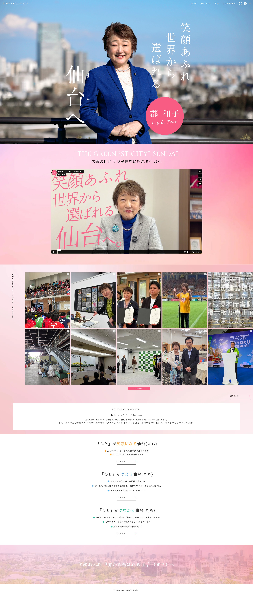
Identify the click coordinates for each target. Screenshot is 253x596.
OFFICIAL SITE (19, 3)
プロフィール (205, 3)
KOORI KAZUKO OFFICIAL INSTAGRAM (12, 298)
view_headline (250, 3)
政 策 (217, 3)
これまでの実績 (229, 3)
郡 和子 (6, 3)
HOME (193, 3)
